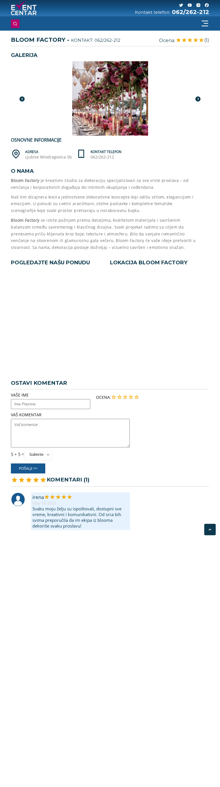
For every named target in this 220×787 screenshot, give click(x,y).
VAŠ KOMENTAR (26, 414)
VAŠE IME (20, 395)
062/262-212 (190, 12)
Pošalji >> (28, 468)
